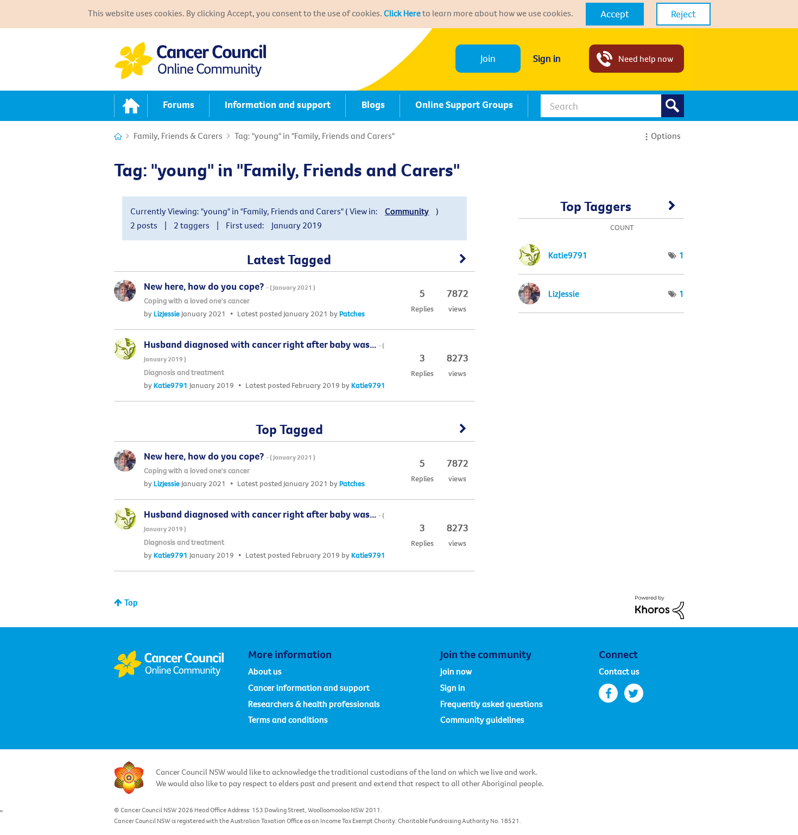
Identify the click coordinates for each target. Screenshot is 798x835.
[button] (615, 14)
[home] (131, 105)
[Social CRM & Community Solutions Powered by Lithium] (659, 606)
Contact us (619, 671)
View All (294, 263)
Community (407, 211)
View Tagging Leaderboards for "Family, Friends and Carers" (601, 210)
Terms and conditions (288, 719)
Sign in (547, 58)
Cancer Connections (118, 136)
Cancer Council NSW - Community (190, 60)
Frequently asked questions (491, 703)
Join (488, 58)
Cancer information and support (309, 687)
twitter (633, 693)
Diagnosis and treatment (184, 372)
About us (265, 671)
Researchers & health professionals (314, 703)
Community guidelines (482, 719)
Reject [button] (683, 14)
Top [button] (131, 602)
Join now (456, 671)
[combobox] (612, 105)
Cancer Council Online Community (180, 664)
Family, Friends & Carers (178, 135)
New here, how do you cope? (229, 286)
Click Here (402, 13)
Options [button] (666, 135)
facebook (608, 693)
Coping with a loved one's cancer (197, 300)
